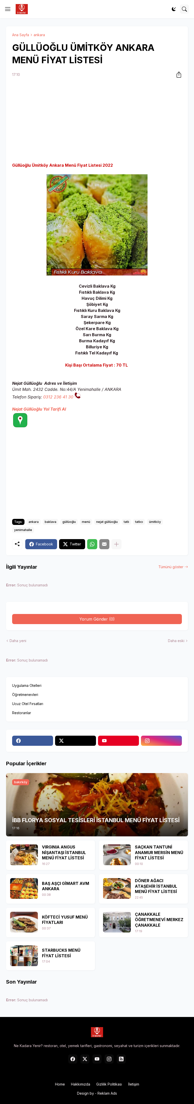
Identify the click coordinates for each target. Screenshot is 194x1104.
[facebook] (32, 741)
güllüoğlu (69, 522)
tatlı (126, 522)
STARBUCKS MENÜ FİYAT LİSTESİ (61, 953)
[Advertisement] (97, 120)
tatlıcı (139, 522)
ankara (39, 35)
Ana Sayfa (20, 35)
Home (60, 1084)
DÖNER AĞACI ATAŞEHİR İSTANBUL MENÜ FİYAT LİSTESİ (156, 886)
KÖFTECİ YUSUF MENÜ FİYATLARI (65, 920)
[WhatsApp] (92, 544)
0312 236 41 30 (58, 396)
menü (86, 522)
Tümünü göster (170, 567)
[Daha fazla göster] (116, 544)
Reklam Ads (107, 1093)
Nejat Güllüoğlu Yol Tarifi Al (39, 409)
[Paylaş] (177, 74)
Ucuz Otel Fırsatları (27, 704)
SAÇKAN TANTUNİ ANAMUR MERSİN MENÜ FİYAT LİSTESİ (159, 852)
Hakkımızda (80, 1084)
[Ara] (184, 9)
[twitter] (75, 741)
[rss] (121, 1059)
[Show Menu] (8, 9)
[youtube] (118, 741)
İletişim (133, 1084)
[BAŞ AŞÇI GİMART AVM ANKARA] (24, 888)
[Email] (104, 544)
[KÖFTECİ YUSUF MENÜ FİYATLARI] (24, 922)
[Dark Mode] (174, 9)
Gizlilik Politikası (109, 1084)
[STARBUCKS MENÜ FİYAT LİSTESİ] (24, 955)
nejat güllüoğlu (107, 522)
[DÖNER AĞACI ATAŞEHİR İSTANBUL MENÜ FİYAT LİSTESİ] (117, 888)
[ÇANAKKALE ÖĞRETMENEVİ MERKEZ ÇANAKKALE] (117, 922)
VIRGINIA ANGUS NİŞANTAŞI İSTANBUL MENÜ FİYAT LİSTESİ (64, 852)
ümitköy (155, 522)
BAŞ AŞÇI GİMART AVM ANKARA (65, 886)
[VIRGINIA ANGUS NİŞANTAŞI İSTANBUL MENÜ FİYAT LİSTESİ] (24, 854)
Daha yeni (18, 641)
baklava (50, 522)
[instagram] (161, 741)
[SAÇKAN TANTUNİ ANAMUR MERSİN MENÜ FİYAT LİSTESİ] (117, 854)
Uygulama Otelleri (26, 685)
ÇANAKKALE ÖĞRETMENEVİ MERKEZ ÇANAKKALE (159, 920)
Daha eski (176, 641)
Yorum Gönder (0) (97, 619)
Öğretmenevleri (25, 694)
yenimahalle (23, 530)
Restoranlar (21, 713)
